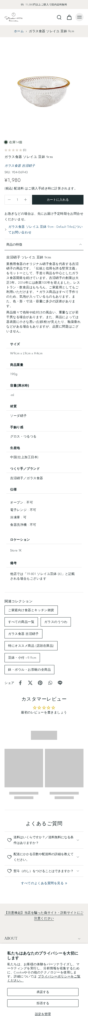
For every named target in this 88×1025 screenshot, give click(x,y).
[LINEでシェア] (60, 683)
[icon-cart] (69, 17)
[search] (59, 17)
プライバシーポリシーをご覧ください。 (44, 978)
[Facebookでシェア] (20, 683)
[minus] (9, 199)
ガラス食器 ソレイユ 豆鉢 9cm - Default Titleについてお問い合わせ (45, 229)
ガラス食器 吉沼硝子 (20, 165)
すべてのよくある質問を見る (42, 883)
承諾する (43, 992)
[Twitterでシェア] (30, 683)
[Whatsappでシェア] (50, 683)
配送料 (19, 188)
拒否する (43, 1003)
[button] (57, 200)
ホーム (19, 31)
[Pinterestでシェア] (40, 683)
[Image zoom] (44, 86)
